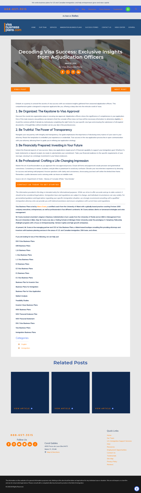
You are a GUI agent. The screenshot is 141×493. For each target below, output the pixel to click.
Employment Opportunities (117, 450)
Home (109, 435)
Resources (92, 9)
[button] (136, 488)
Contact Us (111, 453)
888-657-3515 (15, 9)
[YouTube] (19, 444)
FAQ (76, 9)
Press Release (104, 9)
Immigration (25, 348)
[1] (122, 119)
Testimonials (118, 9)
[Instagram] (14, 444)
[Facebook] (8, 444)
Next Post (120, 89)
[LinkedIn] (30, 444)
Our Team (110, 438)
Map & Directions (53, 452)
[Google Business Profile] (24, 444)
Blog (83, 9)
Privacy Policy (112, 461)
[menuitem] (33, 27)
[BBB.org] (35, 444)
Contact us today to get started (38, 184)
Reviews (110, 464)
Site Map (110, 459)
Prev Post (20, 89)
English (24, 344)
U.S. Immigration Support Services (119, 441)
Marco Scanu (42, 206)
